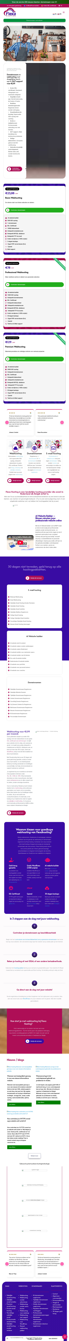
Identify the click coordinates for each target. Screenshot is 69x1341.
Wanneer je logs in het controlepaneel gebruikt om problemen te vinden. (45, 1078)
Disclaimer (56, 1309)
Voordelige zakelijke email (10, 1315)
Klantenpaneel (57, 1307)
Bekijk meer (34, 1156)
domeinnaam (53, 461)
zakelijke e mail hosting (15, 801)
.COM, (14, 776)
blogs (12, 467)
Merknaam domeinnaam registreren (37, 1319)
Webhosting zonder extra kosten (24, 1306)
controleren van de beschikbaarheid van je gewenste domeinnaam (36, 939)
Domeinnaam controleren (34, 20)
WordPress (10, 751)
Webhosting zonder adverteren (24, 1300)
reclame (54, 463)
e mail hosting (18, 788)
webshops (18, 467)
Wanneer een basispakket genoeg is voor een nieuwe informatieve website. (19, 1078)
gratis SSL (12, 903)
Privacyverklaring (58, 1300)
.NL (8, 776)
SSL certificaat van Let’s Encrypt (16, 741)
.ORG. (19, 776)
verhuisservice (14, 780)
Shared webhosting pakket (24, 1328)
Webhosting (24, 1295)
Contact (55, 1294)
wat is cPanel (32, 903)
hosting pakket (18, 968)
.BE (10, 776)
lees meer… (12, 1104)
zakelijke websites (15, 470)
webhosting (19, 456)
